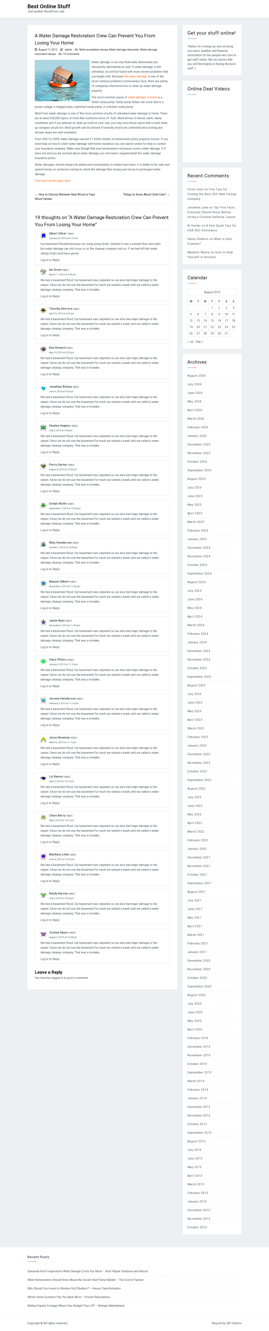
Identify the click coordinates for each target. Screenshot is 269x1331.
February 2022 (197, 840)
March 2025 (195, 522)
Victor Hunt (195, 189)
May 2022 (194, 814)
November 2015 (198, 1055)
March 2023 (195, 728)
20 (198, 327)
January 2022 (197, 849)
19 (191, 327)
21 (205, 327)
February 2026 (197, 427)
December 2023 (198, 651)
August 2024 (196, 582)
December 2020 (198, 960)
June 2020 (195, 1012)
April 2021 (194, 926)
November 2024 (198, 556)
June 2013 (195, 1158)
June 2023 (195, 702)
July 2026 (194, 384)
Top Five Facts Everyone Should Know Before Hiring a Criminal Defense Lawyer (211, 212)
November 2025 (198, 453)
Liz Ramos (56, 776)
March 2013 (195, 1184)
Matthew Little (59, 854)
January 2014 (197, 1098)
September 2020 (199, 986)
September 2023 (199, 676)
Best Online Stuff (48, 6)
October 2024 (197, 565)
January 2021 (197, 952)
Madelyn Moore (198, 252)
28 (205, 333)
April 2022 (194, 823)
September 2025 (199, 470)
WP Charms (234, 1323)
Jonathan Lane (197, 207)
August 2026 (196, 375)
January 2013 (197, 1201)
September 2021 (199, 883)
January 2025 (197, 539)
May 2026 (194, 401)
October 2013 (197, 1124)
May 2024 (194, 608)
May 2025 (194, 504)
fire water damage (135, 76)
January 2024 (197, 642)
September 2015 (199, 1072)
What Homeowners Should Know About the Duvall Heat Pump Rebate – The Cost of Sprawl (85, 1280)
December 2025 (198, 444)
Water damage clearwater (124, 49)
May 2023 (194, 711)
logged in (57, 978)
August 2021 (196, 892)
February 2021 (197, 943)
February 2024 (197, 633)
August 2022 (196, 788)
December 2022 (198, 754)
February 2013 (197, 1193)
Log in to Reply (50, 260)
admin (68, 49)
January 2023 (197, 745)
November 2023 (198, 659)
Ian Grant (55, 269)
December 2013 (198, 1107)
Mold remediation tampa (93, 49)
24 (226, 327)
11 (233, 314)
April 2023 (194, 720)
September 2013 (199, 1132)
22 (212, 327)
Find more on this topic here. (53, 180)
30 (219, 333)
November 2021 (198, 866)
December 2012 (198, 1210)
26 (191, 333)
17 (226, 320)
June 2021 (195, 909)
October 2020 (197, 978)
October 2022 (197, 771)
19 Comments (71, 54)
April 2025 (194, 513)
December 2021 (198, 857)
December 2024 (198, 547)
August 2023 (196, 685)
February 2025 (197, 530)
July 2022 (194, 797)
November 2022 (198, 763)
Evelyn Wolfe (58, 503)
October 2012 (197, 1227)
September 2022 (199, 780)
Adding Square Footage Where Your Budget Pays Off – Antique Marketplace (75, 1305)
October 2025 (197, 461)
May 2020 (194, 1021)
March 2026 (195, 418)
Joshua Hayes (58, 932)
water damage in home (142, 97)
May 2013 (194, 1167)
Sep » (199, 341)
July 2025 (194, 487)
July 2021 (194, 900)
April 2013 (194, 1175)
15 (212, 320)
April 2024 (194, 616)
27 (198, 333)
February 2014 (197, 1089)
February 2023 (197, 737)
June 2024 (195, 599)
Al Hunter (194, 225)
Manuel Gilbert (59, 581)
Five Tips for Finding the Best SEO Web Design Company (212, 194)
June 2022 (195, 806)
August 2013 (196, 1141)
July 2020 (194, 1003)
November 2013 (198, 1115)
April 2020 (194, 1029)
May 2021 (194, 917)
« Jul (190, 341)
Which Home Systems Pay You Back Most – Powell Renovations (68, 1297)
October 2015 (197, 1064)
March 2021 (195, 935)
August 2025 (196, 479)
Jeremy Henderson (62, 698)
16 (219, 320)
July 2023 (194, 694)
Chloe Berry (57, 815)
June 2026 (195, 393)
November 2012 (198, 1218)
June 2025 (195, 496)
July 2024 (194, 590)
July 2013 (194, 1150)
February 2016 (197, 1038)
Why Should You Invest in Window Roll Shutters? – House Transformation (74, 1288)
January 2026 (197, 436)
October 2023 (197, 668)
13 (198, 320)
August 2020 (196, 995)
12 (191, 320)
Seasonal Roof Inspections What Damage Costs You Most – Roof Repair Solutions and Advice (87, 1271)
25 (233, 327)
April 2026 (194, 410)
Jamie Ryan (57, 620)
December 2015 (198, 1046)
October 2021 (197, 874)
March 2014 (195, 1081)
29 (212, 333)
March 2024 (195, 625)
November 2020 (198, 969)
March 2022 (195, 831)
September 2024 (199, 573)
